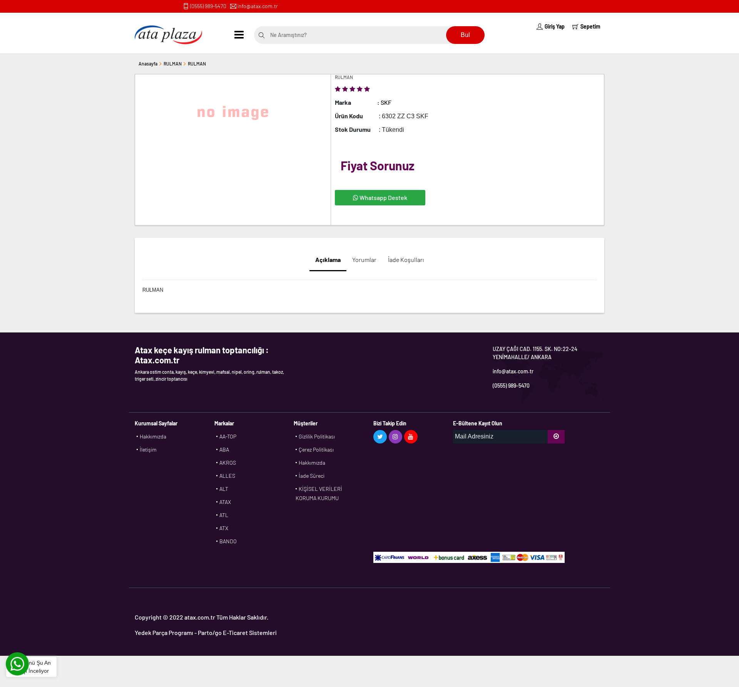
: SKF (384, 102)
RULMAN (173, 63)
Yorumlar (364, 259)
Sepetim (590, 26)
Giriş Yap (555, 26)
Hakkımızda (153, 436)
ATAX (225, 502)
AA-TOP (227, 436)
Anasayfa (148, 63)
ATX (223, 528)
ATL (223, 515)
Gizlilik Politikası (317, 436)
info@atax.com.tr (257, 6)
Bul (465, 35)
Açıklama (328, 259)
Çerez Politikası (316, 449)
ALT (223, 488)
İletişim (148, 449)
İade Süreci (311, 475)
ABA (224, 449)
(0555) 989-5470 (208, 6)
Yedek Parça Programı (164, 632)
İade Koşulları (406, 259)
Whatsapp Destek (382, 197)
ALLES (227, 475)
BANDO (228, 541)
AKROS (227, 462)
